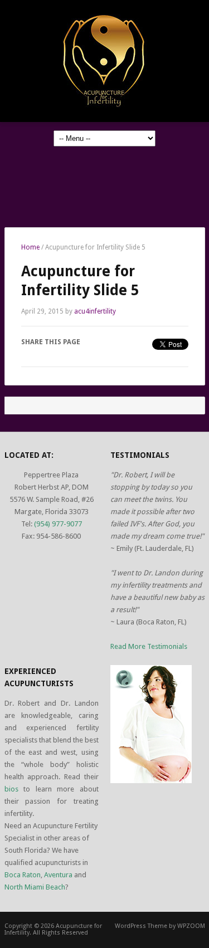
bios (11, 789)
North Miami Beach (34, 887)
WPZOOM (191, 926)
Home (30, 247)
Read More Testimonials (148, 646)
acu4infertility (95, 311)
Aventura (58, 875)
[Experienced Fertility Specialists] (104, 60)
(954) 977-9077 (58, 524)
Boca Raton (22, 875)
